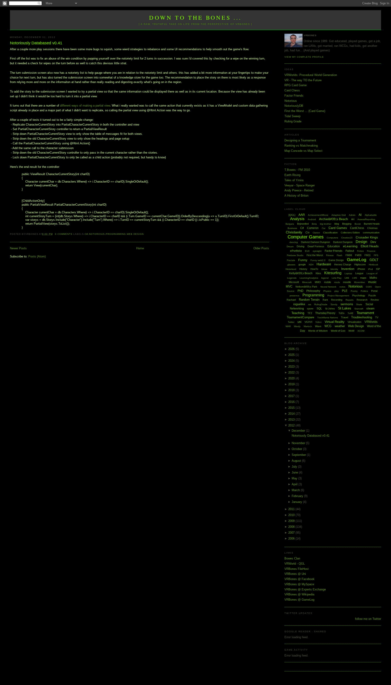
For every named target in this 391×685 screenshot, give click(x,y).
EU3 (307, 251)
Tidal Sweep (292, 116)
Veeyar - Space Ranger (299, 185)
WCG (327, 326)
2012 (292, 425)
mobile (327, 282)
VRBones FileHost (296, 569)
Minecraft (307, 282)
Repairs (349, 300)
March (296, 490)
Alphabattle (371, 215)
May (295, 478)
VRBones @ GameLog (299, 599)
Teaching (297, 313)
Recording (336, 299)
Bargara (290, 224)
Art (352, 219)
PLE (345, 291)
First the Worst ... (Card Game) (304, 111)
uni (299, 321)
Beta (314, 224)
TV (376, 317)
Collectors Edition (350, 232)
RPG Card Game (295, 85)
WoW (351, 330)
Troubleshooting (361, 317)
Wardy (297, 326)
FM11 (368, 255)
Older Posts (261, 248)
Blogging (346, 223)
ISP (378, 269)
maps (363, 277)
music (372, 282)
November (299, 443)
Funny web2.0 (317, 260)
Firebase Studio (295, 255)
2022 (292, 372)
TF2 (310, 313)
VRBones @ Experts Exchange (305, 589)
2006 (292, 538)
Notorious (97, 234)
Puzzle (372, 295)
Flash (339, 255)
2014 (292, 413)
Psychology (358, 295)
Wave (318, 326)
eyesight (317, 251)
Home (140, 248)
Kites (318, 273)
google (302, 264)
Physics (327, 291)
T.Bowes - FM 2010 (297, 169)
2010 (292, 515)
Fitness (330, 255)
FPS (376, 255)
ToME (350, 313)
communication (371, 232)
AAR (301, 214)
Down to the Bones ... (195, 17)
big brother (325, 224)
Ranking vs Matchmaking (301, 145)
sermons (347, 304)
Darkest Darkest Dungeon (315, 242)
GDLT (374, 260)
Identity (334, 269)
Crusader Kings (367, 237)
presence (294, 295)
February (298, 496)
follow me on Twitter (368, 619)
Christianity (294, 232)
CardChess (357, 228)
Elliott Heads (370, 246)
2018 (292, 390)
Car (323, 228)
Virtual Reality (334, 321)
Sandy (334, 304)
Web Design (135, 234)
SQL (319, 308)
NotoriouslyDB (293, 105)
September (299, 455)
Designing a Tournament (300, 140)
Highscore (360, 264)
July (295, 466)
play (336, 291)
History (303, 269)
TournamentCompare (300, 317)
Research (362, 299)
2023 (292, 366)
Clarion (316, 232)
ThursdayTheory (325, 313)
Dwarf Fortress (316, 246)
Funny (302, 260)
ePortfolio (296, 250)
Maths (373, 277)
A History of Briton (296, 195)
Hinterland (291, 269)
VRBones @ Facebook (299, 579)
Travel (344, 317)
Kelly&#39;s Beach (300, 273)
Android (312, 219)
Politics (364, 291)
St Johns (330, 308)
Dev (373, 242)
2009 (292, 521)
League (359, 273)
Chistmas (372, 228)
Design (361, 242)
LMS (354, 278)
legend (325, 278)
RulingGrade (320, 304)
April (295, 484)
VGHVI (308, 322)
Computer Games (306, 236)
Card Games (338, 228)
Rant (325, 299)
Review (375, 299)
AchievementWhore (318, 215)
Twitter (291, 322)
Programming (116, 234)
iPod (370, 269)
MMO (318, 282)
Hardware (324, 264)
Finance (371, 251)
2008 (292, 526)
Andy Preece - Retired (298, 190)
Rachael (291, 299)
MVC (289, 286)
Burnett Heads (372, 223)
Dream (290, 246)
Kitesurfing (332, 273)
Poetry (354, 291)
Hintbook (373, 264)
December (299, 430)
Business (292, 228)
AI (360, 214)
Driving (300, 246)
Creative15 (347, 237)
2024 (292, 360)
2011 (292, 509)
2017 (292, 396)
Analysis (297, 219)
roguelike (299, 304)
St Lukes (344, 308)
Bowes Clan (292, 558)
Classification (330, 232)
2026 (292, 349)
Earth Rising (292, 175)
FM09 (358, 255)
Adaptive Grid (338, 215)
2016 (292, 402)
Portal (374, 291)
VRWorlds (371, 321)
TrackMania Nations (327, 317)
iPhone (361, 269)
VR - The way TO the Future (303, 80)
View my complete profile (304, 57)
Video (318, 322)
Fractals (291, 260)
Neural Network (328, 286)
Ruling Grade (292, 121)
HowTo (314, 269)
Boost (358, 224)
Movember (359, 282)
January (297, 502)
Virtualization (354, 322)
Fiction (360, 251)
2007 (292, 532)
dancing (293, 242)
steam (370, 308)
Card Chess (292, 90)
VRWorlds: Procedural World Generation (310, 75)
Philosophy (313, 291)
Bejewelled (303, 223)
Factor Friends (293, 95)
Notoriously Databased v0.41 (36, 43)
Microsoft (294, 282)
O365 (369, 286)
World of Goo (338, 330)
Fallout (350, 250)
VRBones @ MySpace (299, 584)
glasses (291, 264)
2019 (292, 384)
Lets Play (336, 278)
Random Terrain (309, 299)
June (295, 472)
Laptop (348, 273)
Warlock (308, 326)
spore (310, 308)
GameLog (356, 259)
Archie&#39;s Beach (333, 219)
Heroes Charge (342, 264)
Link (347, 277)
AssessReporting (366, 219)
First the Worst (315, 255)
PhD (300, 291)
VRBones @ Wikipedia (299, 594)
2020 (292, 378)
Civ (307, 232)
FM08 (349, 255)
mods (337, 282)
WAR (288, 326)
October (297, 449)
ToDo (341, 313)
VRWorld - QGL (294, 563)
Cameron (313, 228)
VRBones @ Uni (295, 574)
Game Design (336, 260)
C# (86, 234)
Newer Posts (18, 248)
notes (342, 286)
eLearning (350, 246)
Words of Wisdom (318, 330)
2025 (292, 355)
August (297, 460)
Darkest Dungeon (343, 242)
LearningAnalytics (309, 278)
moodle (347, 282)
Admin (352, 215)
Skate (359, 304)
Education (333, 246)
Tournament (365, 313)
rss (309, 304)
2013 (292, 419)
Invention (347, 269)
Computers (332, 237)
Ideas (324, 269)
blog (336, 223)
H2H (311, 264)
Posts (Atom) (37, 256)
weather (340, 326)
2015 (292, 407)
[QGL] (291, 215)
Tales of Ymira (293, 180)
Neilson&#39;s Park (306, 286)
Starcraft (358, 308)
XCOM (361, 331)
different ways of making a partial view (85, 105)
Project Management (338, 295)
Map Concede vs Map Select (303, 150)
